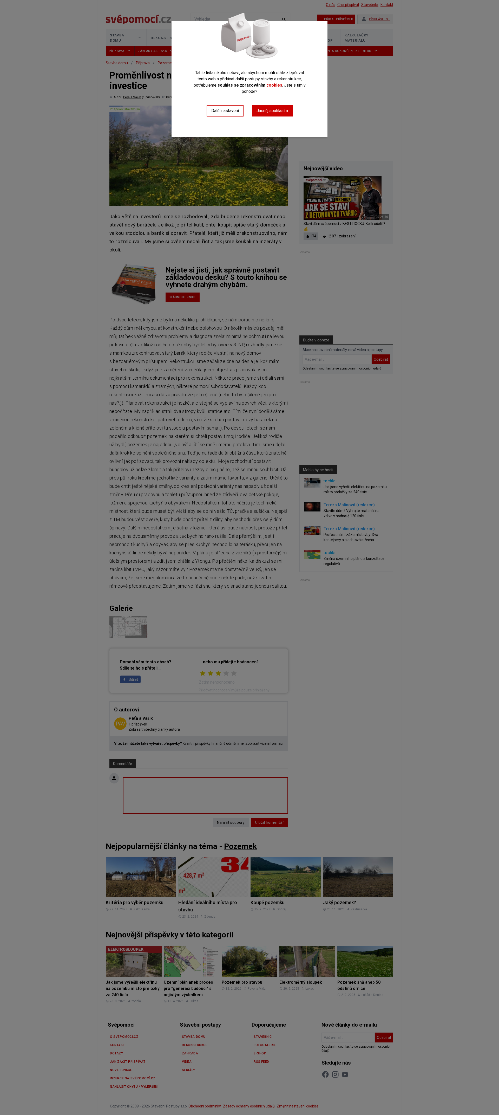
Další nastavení (225, 110)
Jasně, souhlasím (272, 110)
